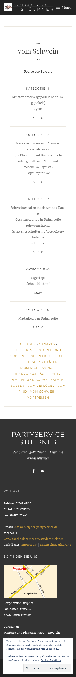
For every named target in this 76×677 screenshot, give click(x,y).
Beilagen (27, 344)
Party (55, 374)
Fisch (59, 356)
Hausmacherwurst (37, 368)
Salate (57, 380)
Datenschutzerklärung (55, 544)
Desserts (23, 350)
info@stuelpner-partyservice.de (35, 527)
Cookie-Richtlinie (51, 660)
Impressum (29, 544)
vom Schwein (43, 391)
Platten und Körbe (29, 380)
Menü (66, 7)
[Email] (42, 471)
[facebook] (34, 471)
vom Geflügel (40, 386)
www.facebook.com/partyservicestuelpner (33, 538)
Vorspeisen (38, 397)
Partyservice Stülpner (38, 438)
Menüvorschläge (30, 374)
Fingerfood (38, 356)
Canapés (47, 344)
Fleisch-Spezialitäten (37, 362)
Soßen (17, 386)
